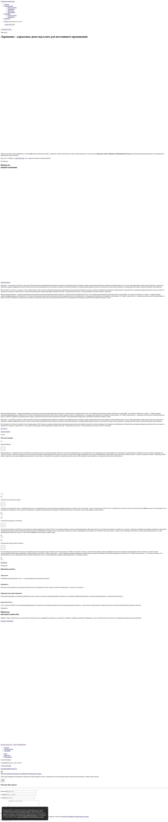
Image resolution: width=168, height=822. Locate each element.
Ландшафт (7, 14)
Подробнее (4, 428)
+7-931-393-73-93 (9, 24)
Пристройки (11, 12)
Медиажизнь (8, 757)
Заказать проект (5, 282)
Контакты (7, 18)
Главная (6, 4)
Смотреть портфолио (7, 621)
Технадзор (11, 10)
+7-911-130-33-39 (6, 766)
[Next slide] (3, 495)
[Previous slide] (1, 495)
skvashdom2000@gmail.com (9, 769)
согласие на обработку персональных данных (75, 816)
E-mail (2, 798)
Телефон (3, 794)
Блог (5, 753)
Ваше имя (4, 791)
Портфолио (11, 9)
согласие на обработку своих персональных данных (30, 817)
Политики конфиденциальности (28, 815)
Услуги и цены (12, 7)
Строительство (8, 6)
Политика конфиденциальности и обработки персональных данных (21, 773)
